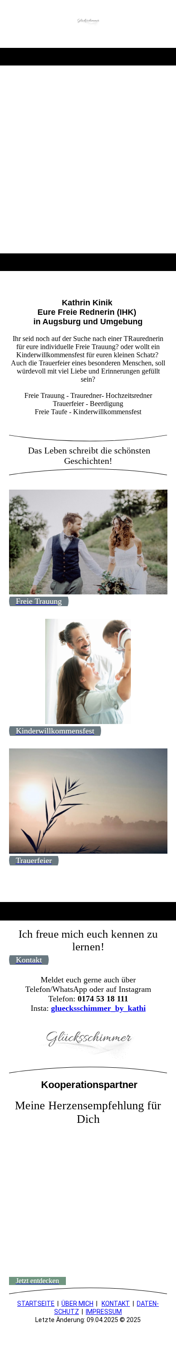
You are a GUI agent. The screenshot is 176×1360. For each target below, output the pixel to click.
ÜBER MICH (77, 1303)
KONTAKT (116, 1303)
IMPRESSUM (104, 1311)
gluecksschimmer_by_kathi (98, 1008)
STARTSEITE (36, 1303)
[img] (88, 24)
